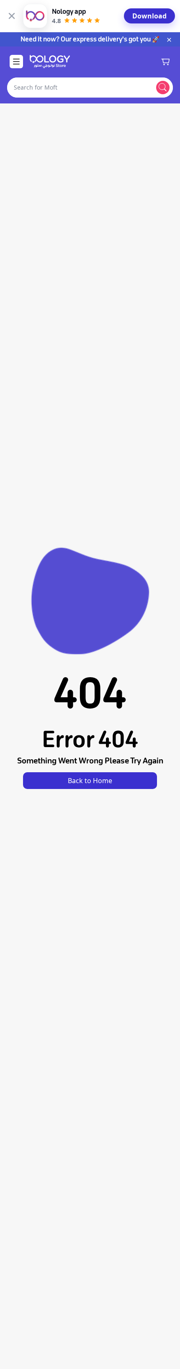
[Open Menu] (16, 62)
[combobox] (80, 87)
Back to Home (90, 780)
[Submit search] (163, 87)
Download (149, 16)
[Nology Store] (50, 61)
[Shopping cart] (165, 61)
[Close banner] (11, 16)
